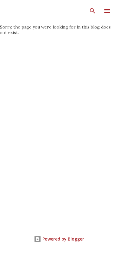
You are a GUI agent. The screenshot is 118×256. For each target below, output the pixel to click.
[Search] (92, 11)
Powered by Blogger (62, 239)
